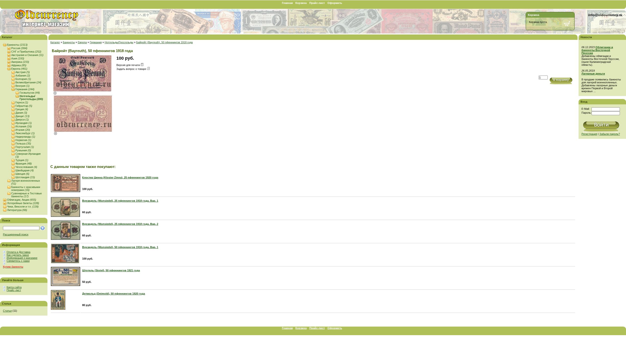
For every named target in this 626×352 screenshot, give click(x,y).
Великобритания (28, 82)
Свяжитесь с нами (18, 260)
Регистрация (589, 133)
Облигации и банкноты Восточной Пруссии (597, 50)
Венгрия (22, 85)
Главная (287, 2)
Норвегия (23, 140)
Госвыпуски (30, 92)
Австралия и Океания (27, 55)
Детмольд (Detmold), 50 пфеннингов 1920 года (113, 293)
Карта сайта (14, 287)
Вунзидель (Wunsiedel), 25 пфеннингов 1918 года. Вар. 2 (120, 223)
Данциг (22, 116)
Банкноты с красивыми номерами (25, 188)
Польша (23, 143)
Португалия (24, 146)
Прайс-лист (317, 2)
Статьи (7, 310)
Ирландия (23, 122)
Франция (23, 163)
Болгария (23, 78)
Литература (17, 210)
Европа (19, 68)
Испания (23, 126)
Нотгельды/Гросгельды (31, 97)
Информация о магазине (22, 257)
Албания (22, 75)
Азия (17, 58)
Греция (21, 109)
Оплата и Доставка (18, 252)
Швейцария (24, 170)
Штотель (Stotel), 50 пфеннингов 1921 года (111, 270)
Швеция (22, 173)
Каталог (55, 42)
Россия (19, 48)
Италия (22, 129)
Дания (21, 112)
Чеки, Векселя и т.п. (23, 206)
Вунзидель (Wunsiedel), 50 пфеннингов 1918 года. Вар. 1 (120, 247)
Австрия (22, 72)
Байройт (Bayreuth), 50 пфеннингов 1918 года (164, 42)
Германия (24, 89)
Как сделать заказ (18, 254)
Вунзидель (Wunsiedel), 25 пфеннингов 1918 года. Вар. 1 (120, 200)
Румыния (23, 150)
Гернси (21, 102)
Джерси (22, 119)
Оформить (334, 2)
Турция (21, 160)
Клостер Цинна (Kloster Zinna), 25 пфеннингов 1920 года (120, 177)
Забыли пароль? (609, 133)
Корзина (301, 2)
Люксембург (25, 133)
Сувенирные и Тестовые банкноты (26, 195)
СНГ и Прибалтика (26, 51)
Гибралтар (23, 105)
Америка (20, 61)
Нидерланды (25, 136)
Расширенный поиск (15, 234)
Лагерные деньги (593, 73)
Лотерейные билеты (23, 203)
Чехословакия (26, 166)
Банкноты (17, 44)
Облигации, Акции (21, 199)
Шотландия (25, 177)
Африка (18, 65)
